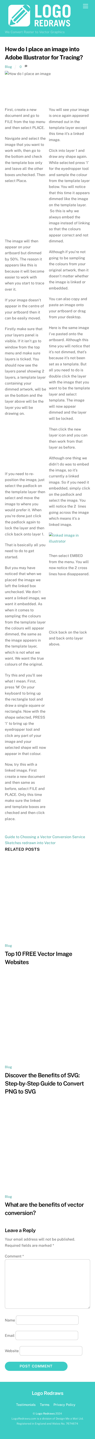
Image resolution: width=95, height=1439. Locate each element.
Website (12, 1351)
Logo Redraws (45, 1413)
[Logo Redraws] (39, 25)
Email (10, 1335)
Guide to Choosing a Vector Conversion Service (45, 837)
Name (10, 1320)
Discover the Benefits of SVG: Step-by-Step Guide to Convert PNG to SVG (44, 1083)
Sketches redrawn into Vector (30, 843)
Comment (14, 1256)
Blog (8, 67)
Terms (44, 1405)
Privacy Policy (64, 1405)
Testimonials (26, 1405)
